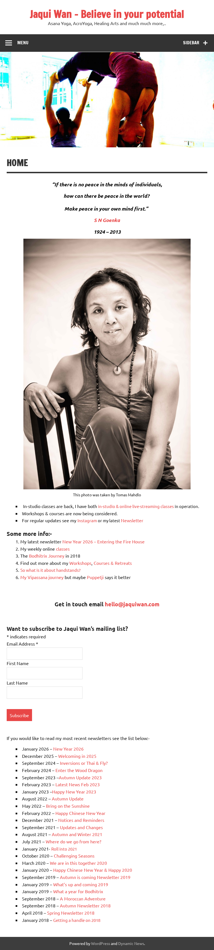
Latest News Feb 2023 (77, 784)
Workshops (80, 563)
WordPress (100, 943)
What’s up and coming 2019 (80, 884)
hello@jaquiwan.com (132, 604)
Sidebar (191, 43)
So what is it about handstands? (50, 570)
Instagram (87, 520)
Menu (22, 43)
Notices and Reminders (81, 820)
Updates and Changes (82, 827)
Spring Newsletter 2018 (71, 912)
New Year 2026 (68, 748)
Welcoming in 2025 (78, 756)
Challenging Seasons (74, 855)
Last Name (17, 682)
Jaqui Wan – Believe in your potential (107, 14)
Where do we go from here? (73, 841)
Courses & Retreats (113, 563)
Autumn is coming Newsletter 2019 (95, 877)
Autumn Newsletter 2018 (85, 905)
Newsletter (132, 520)
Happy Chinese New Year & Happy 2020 (92, 870)
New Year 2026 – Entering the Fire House (103, 541)
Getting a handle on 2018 (76, 920)
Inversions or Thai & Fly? (84, 763)
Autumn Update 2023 (80, 777)
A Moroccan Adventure (83, 898)
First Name (18, 663)
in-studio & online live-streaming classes (136, 506)
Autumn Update (68, 798)
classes (63, 548)
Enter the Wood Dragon (79, 770)
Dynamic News (131, 943)
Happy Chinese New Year (80, 813)
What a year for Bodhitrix (78, 891)
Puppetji (96, 577)
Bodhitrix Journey (46, 555)
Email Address (22, 643)
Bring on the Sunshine (68, 806)
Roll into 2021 (64, 848)
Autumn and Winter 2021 (77, 834)
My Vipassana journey (42, 577)
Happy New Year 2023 (74, 791)
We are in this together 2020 (78, 863)
